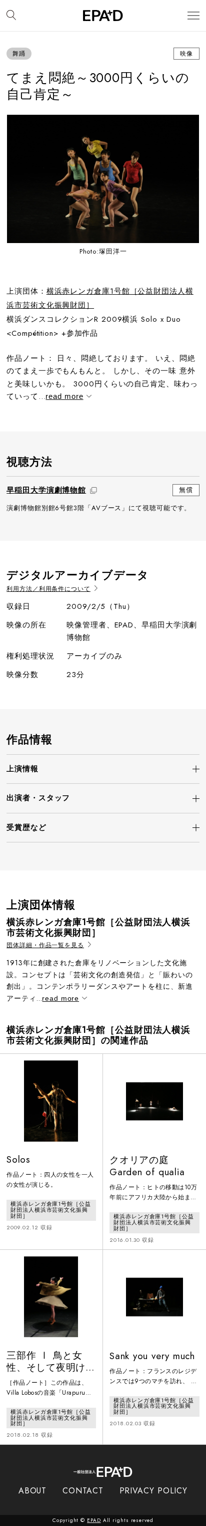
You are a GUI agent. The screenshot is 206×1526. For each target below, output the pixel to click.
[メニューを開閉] (194, 16)
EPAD (94, 1520)
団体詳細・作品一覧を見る (45, 945)
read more (64, 396)
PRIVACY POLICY (154, 1490)
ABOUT (32, 1490)
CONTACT (82, 1490)
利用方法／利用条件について (48, 589)
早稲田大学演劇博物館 (46, 490)
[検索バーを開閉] (11, 15)
